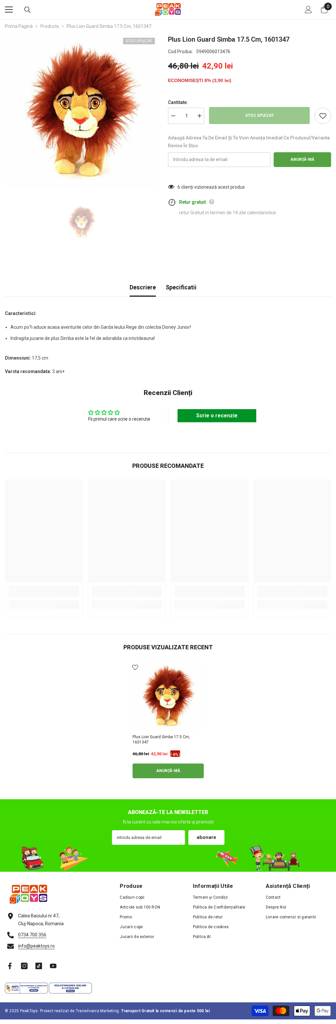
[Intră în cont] (308, 9)
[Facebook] (10, 966)
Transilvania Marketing (97, 1011)
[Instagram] (24, 966)
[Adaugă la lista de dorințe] (323, 116)
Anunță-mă (302, 159)
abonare (206, 837)
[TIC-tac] (39, 966)
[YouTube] (53, 966)
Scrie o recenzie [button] (217, 415)
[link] (44, 591)
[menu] (9, 9)
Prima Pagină (19, 26)
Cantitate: (178, 102)
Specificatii (181, 287)
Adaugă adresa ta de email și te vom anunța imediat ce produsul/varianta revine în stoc (249, 141)
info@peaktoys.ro (36, 946)
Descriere (143, 287)
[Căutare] (28, 10)
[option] (81, 111)
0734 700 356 (32, 934)
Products (49, 26)
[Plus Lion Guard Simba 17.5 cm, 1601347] (168, 696)
